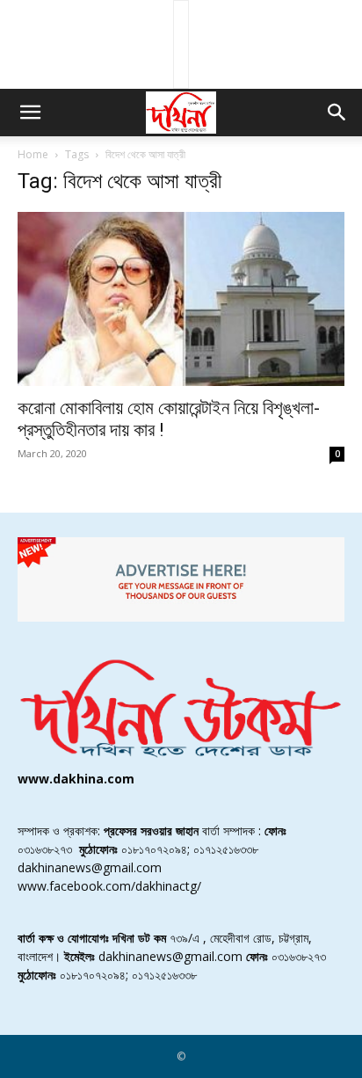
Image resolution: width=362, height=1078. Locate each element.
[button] (30, 112)
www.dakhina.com (76, 778)
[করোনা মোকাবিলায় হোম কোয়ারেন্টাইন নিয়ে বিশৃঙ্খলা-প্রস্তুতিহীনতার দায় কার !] (181, 299)
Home (33, 154)
